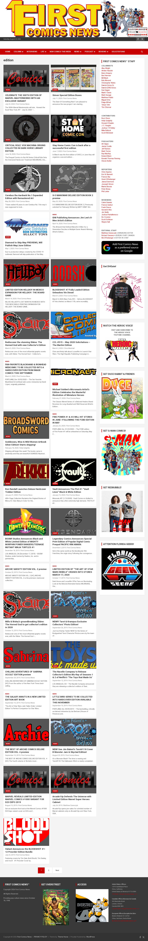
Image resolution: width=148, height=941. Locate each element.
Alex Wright (106, 68)
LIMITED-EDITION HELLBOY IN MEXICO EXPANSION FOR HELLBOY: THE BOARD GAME (25, 292)
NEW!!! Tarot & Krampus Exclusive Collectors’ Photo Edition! (69, 623)
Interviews (32, 52)
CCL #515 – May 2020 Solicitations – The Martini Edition (71, 343)
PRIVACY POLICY (40, 937)
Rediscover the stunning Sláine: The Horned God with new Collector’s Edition (25, 343)
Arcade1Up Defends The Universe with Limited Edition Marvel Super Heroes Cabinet (71, 799)
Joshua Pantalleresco (110, 215)
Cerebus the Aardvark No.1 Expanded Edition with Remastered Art (24, 197)
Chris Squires (107, 172)
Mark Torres (106, 151)
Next (57, 870)
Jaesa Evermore (108, 182)
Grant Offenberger (108, 179)
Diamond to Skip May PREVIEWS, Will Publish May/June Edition (23, 244)
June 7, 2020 (57, 151)
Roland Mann (106, 156)
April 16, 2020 (57, 223)
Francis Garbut (107, 205)
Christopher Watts (108, 83)
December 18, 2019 (12, 550)
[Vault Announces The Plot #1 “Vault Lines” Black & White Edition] (73, 472)
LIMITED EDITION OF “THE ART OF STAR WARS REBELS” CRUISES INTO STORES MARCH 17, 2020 (72, 572)
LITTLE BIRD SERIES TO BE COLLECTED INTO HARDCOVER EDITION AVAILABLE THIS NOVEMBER (72, 699)
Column (17, 52)
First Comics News (22, 104)
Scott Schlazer (107, 219)
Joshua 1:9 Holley (108, 128)
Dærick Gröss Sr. (108, 85)
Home (7, 52)
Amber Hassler (107, 71)
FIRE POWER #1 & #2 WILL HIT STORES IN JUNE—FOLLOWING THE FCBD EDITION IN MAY (73, 420)
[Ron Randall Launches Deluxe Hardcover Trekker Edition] (26, 472)
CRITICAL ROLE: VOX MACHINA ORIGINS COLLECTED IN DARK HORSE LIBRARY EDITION (25, 148)
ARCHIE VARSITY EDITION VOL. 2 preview (25, 569)
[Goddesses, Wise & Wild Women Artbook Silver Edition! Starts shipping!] (26, 425)
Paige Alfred (106, 102)
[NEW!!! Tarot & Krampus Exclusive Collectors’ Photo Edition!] (73, 605)
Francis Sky (106, 177)
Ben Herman (106, 75)
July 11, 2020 (57, 98)
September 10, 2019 (12, 703)
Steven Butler (107, 161)
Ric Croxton (106, 217)
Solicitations (118, 52)
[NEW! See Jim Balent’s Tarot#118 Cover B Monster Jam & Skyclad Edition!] (73, 732)
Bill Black (105, 78)
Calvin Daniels (107, 202)
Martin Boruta (107, 187)
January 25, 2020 (58, 426)
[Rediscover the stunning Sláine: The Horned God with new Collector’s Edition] (26, 325)
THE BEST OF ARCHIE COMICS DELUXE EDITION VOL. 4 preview (25, 751)
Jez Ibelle (105, 212)
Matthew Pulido (107, 97)
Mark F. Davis (106, 93)
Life (42, 52)
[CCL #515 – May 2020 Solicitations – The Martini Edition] (73, 325)
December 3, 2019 (59, 548)
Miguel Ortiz (106, 100)
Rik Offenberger (107, 238)
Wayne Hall (106, 222)
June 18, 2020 (10, 154)
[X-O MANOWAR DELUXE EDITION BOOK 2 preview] (73, 178)
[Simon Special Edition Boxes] (73, 78)
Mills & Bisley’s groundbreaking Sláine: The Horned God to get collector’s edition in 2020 (26, 624)
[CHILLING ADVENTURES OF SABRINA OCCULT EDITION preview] (26, 655)
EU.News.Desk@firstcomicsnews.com (124, 921)
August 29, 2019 (58, 755)
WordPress (90, 937)
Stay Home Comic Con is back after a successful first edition (71, 147)
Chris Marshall (69, 348)
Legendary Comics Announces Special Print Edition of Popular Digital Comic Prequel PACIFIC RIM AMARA (72, 541)
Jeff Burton (106, 149)
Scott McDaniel (107, 133)
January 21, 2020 (11, 495)
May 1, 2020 (9, 248)
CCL (54, 336)
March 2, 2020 (57, 348)
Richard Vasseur (108, 235)
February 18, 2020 (11, 448)
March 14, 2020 (10, 299)
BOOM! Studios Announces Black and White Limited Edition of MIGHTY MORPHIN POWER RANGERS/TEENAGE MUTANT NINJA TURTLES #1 (24, 543)
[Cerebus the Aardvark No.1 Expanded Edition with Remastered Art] (26, 178)
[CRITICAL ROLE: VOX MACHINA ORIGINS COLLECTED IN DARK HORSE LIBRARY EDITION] (26, 128)
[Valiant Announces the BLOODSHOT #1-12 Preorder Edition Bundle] (26, 832)
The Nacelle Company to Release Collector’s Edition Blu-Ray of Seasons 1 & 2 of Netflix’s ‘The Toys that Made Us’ (72, 674)
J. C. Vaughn (106, 125)
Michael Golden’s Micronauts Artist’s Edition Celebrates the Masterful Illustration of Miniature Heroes (70, 392)
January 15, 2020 (58, 495)
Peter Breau (106, 189)
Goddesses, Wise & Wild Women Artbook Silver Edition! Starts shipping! (25, 443)
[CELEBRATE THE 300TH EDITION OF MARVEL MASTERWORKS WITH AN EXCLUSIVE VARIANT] (26, 78)
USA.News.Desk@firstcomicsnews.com (124, 894)
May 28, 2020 (10, 201)
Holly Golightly (25, 448)
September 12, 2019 (59, 680)
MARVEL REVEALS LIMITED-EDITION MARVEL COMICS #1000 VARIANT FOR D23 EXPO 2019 (24, 799)
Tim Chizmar (106, 107)
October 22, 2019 (11, 572)
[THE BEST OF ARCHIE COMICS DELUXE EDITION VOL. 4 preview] (26, 732)
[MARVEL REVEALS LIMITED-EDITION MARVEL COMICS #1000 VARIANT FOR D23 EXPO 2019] (26, 779)
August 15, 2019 (11, 805)
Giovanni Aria (106, 210)
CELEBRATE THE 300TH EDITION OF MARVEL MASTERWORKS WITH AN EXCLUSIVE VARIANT (23, 98)
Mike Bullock (106, 130)
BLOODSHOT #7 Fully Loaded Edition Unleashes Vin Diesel (70, 291)
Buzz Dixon (106, 118)
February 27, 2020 (59, 398)
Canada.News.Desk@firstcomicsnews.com (126, 908)
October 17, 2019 (58, 578)
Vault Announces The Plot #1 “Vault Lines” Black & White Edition (70, 490)
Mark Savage (106, 95)
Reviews (102, 52)
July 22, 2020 (10, 104)
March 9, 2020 (57, 296)
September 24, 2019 (12, 678)
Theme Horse (63, 937)
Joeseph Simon (107, 184)
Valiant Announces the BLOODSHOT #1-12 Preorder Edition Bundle (25, 850)
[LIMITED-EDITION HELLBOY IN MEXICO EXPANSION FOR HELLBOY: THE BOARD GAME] (26, 273)
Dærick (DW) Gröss (109, 88)
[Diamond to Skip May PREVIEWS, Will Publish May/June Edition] (26, 225)
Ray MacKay (106, 154)
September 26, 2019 (59, 628)
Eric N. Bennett (107, 174)
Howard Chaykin (108, 123)
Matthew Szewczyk (70, 805)
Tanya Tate (106, 105)
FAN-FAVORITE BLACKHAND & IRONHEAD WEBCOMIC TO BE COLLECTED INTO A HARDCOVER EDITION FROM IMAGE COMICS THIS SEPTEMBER (25, 368)
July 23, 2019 (10, 855)
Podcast (89, 52)
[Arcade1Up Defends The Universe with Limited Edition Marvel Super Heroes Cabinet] (73, 779)
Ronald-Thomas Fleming (111, 158)
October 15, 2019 (11, 630)
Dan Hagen (106, 90)
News (76, 52)
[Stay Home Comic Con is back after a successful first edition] (73, 128)
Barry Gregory (107, 73)
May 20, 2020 (57, 201)
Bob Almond (106, 80)
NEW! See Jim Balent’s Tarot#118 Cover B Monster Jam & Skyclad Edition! (72, 751)
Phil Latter (105, 191)
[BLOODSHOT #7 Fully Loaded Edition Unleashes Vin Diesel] (73, 273)
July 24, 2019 (57, 805)
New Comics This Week (60, 52)
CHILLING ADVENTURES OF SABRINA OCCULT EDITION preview (23, 673)
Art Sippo (105, 144)
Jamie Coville (107, 146)
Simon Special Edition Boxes (67, 95)
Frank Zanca (106, 207)
